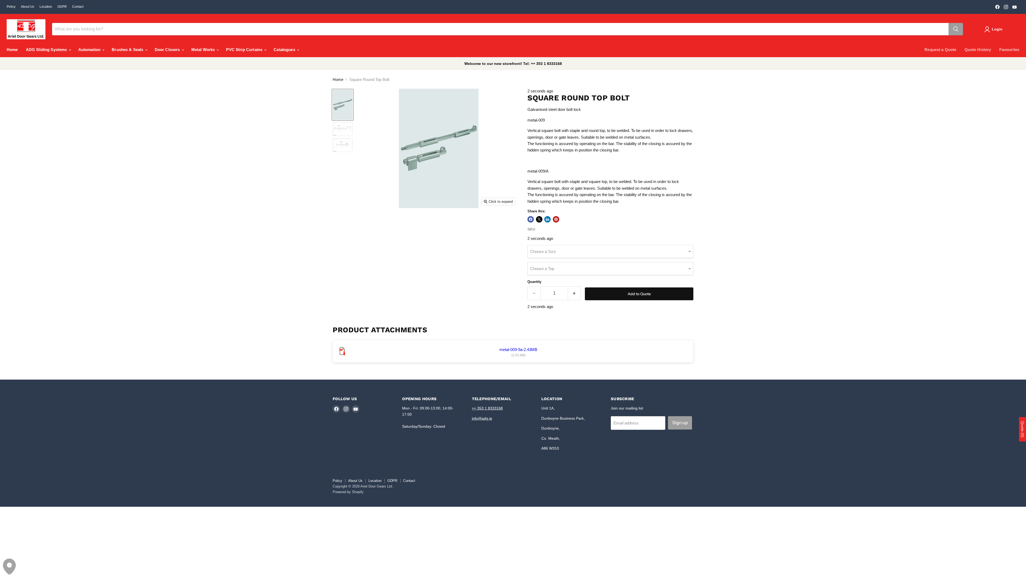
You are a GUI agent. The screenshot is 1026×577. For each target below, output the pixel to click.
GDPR (62, 7)
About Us (27, 7)
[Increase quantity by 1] (574, 293)
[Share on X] (539, 219)
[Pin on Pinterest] (556, 219)
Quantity (534, 282)
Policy (11, 7)
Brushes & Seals (128, 49)
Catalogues (285, 49)
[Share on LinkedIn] (547, 219)
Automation (90, 49)
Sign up (680, 422)
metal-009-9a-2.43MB (518, 349)
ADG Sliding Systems (47, 49)
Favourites (1009, 49)
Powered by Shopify (348, 492)
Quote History (978, 49)
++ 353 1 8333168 (487, 408)
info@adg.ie (482, 418)
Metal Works (203, 49)
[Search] (956, 29)
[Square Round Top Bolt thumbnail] (342, 104)
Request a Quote (940, 49)
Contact (77, 7)
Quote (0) (1022, 429)
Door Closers (168, 49)
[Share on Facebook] (530, 219)
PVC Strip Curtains (244, 49)
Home (12, 49)
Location (46, 7)
